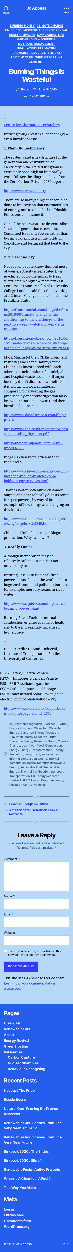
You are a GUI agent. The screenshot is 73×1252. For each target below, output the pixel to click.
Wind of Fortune (49, 57)
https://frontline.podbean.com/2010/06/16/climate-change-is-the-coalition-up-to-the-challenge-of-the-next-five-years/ (36, 343)
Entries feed (14, 1215)
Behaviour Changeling (26, 1069)
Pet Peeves (13, 1052)
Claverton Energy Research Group (32, 741)
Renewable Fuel (31, 767)
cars (29, 728)
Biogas (14, 728)
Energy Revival (55, 30)
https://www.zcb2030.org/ (25, 191)
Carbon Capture (21, 1057)
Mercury (42, 763)
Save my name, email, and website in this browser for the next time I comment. (34, 953)
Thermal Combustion (34, 771)
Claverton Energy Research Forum (32, 737)
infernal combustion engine (28, 758)
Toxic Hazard (22, 57)
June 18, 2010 (47, 89)
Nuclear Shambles (23, 1063)
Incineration (49, 754)
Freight (29, 754)
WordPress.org (17, 1227)
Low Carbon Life (50, 34)
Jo (27, 89)
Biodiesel (50, 724)
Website (9, 933)
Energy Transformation (36, 750)
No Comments (39, 95)
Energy (14, 750)
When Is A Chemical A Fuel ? (27, 1179)
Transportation (19, 776)
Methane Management (36, 43)
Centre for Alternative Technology (32, 125)
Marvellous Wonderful (36, 39)
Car (22, 728)
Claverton (40, 728)
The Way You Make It (21, 1188)
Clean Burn (13, 1023)
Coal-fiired (36, 745)
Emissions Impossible (23, 30)
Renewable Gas (17, 1029)
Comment (12, 859)
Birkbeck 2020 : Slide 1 (23, 1160)
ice (38, 754)
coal (24, 745)
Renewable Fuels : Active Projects (32, 1170)
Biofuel (62, 724)
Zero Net (36, 61)
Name (9, 896)
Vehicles (40, 784)
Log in (9, 1209)
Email (9, 914)
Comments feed (17, 1221)
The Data (55, 52)
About (9, 1035)
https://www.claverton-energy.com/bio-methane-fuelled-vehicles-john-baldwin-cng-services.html (36, 476)
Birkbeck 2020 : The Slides (26, 1151)
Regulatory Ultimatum (36, 48)
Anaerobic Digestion (28, 724)
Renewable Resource (28, 52)
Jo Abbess (36, 8)
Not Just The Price (19, 1090)
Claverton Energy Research (39, 732)
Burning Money (22, 25)
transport (57, 771)
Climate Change (50, 25)
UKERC (25, 780)
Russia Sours (15, 1100)
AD (11, 724)
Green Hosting (16, 1046)
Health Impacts (22, 34)
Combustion (53, 745)
